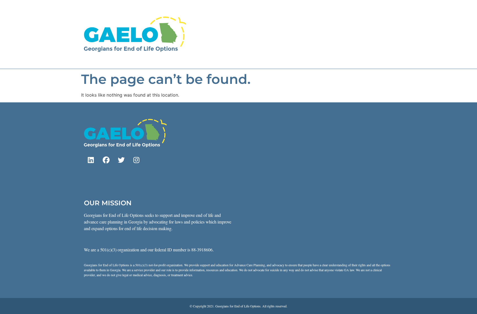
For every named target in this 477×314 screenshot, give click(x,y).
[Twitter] (121, 160)
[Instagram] (136, 160)
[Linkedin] (91, 160)
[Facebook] (106, 160)
